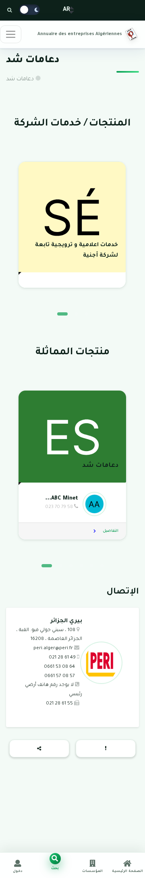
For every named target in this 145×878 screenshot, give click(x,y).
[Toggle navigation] (10, 34)
